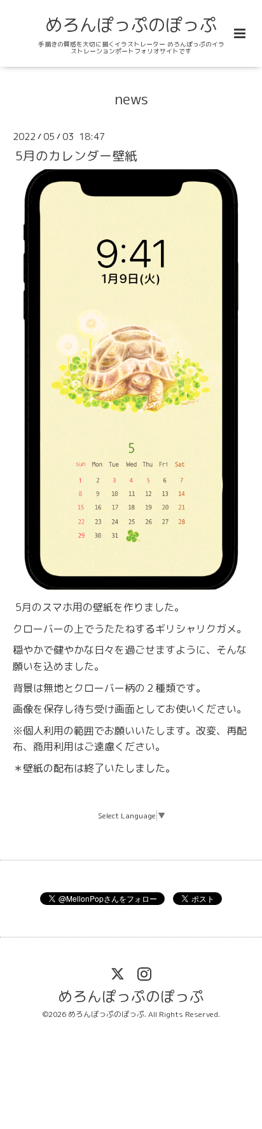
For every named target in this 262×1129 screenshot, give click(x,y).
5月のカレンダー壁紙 (76, 155)
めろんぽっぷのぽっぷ (131, 25)
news (131, 99)
